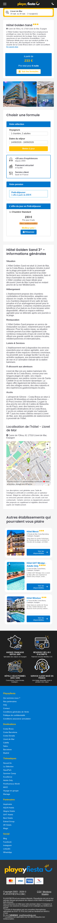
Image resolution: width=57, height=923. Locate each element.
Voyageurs (14, 130)
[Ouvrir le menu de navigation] (4, 4)
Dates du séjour (17, 139)
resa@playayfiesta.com (27, 915)
